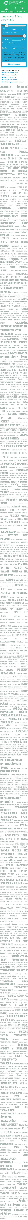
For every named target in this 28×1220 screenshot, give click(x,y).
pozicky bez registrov (6, 648)
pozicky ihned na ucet (17, 658)
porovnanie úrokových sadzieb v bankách (18, 492)
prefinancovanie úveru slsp (20, 777)
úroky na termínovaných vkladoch (14, 1060)
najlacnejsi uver (5, 295)
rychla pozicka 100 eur (9, 831)
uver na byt (8, 1083)
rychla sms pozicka (15, 863)
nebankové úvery (15, 402)
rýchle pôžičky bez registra (14, 900)
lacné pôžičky (10, 265)
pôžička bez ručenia (11, 715)
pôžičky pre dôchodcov (5, 751)
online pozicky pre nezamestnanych (8, 432)
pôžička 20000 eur (15, 706)
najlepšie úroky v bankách (9, 337)
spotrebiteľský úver (21, 922)
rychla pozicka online (7, 844)
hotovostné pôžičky (20, 99)
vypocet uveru (13, 1196)
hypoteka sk (11, 204)
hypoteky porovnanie (6, 118)
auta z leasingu (17, 91)
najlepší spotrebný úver (14, 310)
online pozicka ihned (12, 428)
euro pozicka (9, 166)
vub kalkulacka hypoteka (14, 1159)
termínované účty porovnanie (14, 958)
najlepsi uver (16, 299)
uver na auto (23, 1081)
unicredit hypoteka (15, 1013)
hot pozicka (19, 171)
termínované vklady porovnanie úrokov (17, 964)
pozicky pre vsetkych (14, 691)
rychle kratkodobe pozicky (14, 867)
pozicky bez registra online (18, 645)
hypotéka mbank (6, 106)
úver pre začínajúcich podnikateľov (14, 1110)
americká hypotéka (15, 122)
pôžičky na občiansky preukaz (8, 749)
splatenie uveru (9, 919)
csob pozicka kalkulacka (14, 153)
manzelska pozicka (21, 271)
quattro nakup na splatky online (12, 794)
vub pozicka (18, 1163)
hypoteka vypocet (15, 111)
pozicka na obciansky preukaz (15, 583)
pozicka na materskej (20, 576)
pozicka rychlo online (20, 628)
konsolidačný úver (12, 256)
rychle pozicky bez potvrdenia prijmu (14, 882)
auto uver (2, 131)
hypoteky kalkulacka (13, 115)
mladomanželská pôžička (11, 290)
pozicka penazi (10, 605)
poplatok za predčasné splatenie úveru (14, 464)
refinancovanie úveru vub (12, 823)
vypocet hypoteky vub (13, 1191)
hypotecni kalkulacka (9, 104)
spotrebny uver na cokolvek (20, 934)
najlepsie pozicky (10, 306)
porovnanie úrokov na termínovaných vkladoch (14, 479)
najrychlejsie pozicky (13, 342)
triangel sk (5, 1005)
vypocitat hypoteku (22, 1196)
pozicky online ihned (6, 677)
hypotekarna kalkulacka (13, 208)
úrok (13, 1020)
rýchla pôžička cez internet (13, 857)
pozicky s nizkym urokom (12, 698)
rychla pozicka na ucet (21, 842)
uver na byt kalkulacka (14, 1085)
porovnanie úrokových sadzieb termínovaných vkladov (14, 489)
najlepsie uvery (24, 307)
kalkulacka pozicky (5, 248)
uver (11, 1075)
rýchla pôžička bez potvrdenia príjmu (14, 853)
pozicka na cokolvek (14, 574)
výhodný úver (3, 1191)
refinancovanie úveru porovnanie (14, 818)
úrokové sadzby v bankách (14, 1047)
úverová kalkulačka (8, 1119)
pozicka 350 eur (7, 526)
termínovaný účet (21, 974)
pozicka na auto (10, 564)
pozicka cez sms (14, 548)
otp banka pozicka (10, 441)
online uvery (3, 442)
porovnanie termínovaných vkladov (13, 475)
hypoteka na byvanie (8, 190)
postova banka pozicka (12, 497)
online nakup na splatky (19, 422)
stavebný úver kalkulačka (20, 945)
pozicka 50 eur (20, 525)
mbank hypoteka (6, 274)
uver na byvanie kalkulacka (6, 1090)
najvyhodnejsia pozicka (7, 350)
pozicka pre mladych (14, 614)
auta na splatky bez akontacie (14, 126)
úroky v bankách (15, 1073)
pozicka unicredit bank (12, 633)
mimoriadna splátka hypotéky (14, 275)
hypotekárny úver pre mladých (14, 228)
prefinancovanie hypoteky (19, 768)
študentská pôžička (11, 953)
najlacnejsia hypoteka (20, 295)
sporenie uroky (6, 921)
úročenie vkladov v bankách (14, 1018)
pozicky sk (24, 698)
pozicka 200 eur (12, 519)
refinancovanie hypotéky (10, 800)
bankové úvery (14, 130)
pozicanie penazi (21, 513)
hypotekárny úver (13, 216)
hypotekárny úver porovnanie (14, 225)
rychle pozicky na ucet (11, 892)
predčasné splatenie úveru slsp (19, 756)
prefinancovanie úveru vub (7, 779)
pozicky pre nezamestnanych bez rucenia (11, 689)
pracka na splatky (14, 752)
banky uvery (9, 133)
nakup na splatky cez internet (14, 384)
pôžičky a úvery (17, 745)
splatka (23, 919)
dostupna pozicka (17, 162)
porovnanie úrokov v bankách (13, 482)
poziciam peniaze (4, 516)
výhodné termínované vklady (17, 1181)
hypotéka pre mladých (14, 194)
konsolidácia (3, 119)
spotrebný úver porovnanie (13, 935)
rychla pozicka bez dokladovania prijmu (10, 833)
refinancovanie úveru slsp (14, 821)
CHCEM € (15, 64)
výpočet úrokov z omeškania (18, 1208)
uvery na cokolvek (20, 1138)
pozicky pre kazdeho (20, 687)
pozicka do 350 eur (5, 554)
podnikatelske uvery (19, 450)
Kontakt (22, 12)
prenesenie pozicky (21, 787)
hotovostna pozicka (13, 174)
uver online (10, 1102)
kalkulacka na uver (19, 246)
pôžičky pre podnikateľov (19, 750)
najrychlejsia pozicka (17, 339)
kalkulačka (3, 1219)
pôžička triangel (5, 745)
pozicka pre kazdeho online (18, 607)
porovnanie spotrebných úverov (18, 473)
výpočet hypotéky (4, 1198)
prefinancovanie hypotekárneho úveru (11, 764)
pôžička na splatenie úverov (14, 727)
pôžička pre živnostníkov (18, 740)
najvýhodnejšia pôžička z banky (13, 375)
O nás (15, 12)
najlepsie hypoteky (22, 303)
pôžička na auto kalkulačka (14, 721)
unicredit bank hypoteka (6, 1008)
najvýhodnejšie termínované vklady (10, 377)
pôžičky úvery (3, 752)
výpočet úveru (12, 1217)
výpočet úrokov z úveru (18, 1215)
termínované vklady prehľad (7, 966)
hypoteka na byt (22, 187)
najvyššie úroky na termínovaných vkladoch (14, 381)
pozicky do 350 (23, 654)
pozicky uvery (13, 701)
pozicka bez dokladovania (14, 530)
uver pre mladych (21, 1103)
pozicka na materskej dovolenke (10, 578)
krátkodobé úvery (11, 262)
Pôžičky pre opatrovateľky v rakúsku (13, 82)
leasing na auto (19, 265)
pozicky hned (7, 658)
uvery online (7, 1141)
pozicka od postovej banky (14, 595)
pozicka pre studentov (7, 623)
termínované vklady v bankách (14, 972)
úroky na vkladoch (20, 1066)
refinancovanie (23, 796)
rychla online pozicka (12, 826)
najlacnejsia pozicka (7, 297)
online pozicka (10, 425)
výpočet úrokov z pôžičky (14, 1212)
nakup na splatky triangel (14, 388)
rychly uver (9, 907)
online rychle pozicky (14, 437)
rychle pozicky (21, 874)
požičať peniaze (12, 704)
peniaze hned (9, 443)
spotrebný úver (13, 927)
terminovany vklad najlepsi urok (14, 983)
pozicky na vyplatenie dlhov (12, 667)
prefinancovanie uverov (19, 775)
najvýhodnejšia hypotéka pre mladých (14, 368)
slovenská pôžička (18, 909)
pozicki (9, 636)
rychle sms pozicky (13, 905)
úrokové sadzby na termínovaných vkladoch (14, 1028)
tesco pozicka (5, 993)
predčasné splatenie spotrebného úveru (14, 753)
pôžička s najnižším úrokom (13, 742)
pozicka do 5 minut (15, 554)
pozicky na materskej (13, 662)
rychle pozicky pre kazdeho (15, 895)
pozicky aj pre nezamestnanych (14, 640)
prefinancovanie (5, 758)
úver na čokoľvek (21, 1090)
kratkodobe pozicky (18, 259)
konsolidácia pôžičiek (8, 254)
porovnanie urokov (5, 478)
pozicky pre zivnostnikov (16, 696)
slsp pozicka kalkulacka (15, 911)
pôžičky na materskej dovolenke (19, 747)
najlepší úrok (18, 314)
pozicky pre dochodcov (15, 682)
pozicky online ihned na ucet (14, 678)
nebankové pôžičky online (14, 400)
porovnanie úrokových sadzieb (13, 484)
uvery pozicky (18, 1144)
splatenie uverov (18, 916)
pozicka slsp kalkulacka (10, 630)
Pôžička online (7, 12)
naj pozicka (23, 293)
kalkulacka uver (7, 251)
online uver (24, 439)
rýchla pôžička (19, 847)
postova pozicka (12, 504)
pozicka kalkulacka (12, 561)
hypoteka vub (7, 109)
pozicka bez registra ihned (19, 540)
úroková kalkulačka (21, 1020)
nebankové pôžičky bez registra (16, 396)
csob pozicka (24, 149)
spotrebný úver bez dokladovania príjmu (14, 929)
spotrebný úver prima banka (13, 938)
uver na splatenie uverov (14, 1098)
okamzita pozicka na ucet (14, 416)
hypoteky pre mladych (15, 236)
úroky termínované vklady (11, 1071)
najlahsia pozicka (8, 299)
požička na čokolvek (21, 704)
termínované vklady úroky (19, 968)
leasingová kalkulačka (23, 119)
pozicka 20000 (13, 522)
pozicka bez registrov (9, 542)
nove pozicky (11, 408)
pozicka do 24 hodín (21, 552)
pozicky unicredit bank (5, 701)
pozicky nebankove (14, 672)
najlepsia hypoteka (20, 301)
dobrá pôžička (15, 158)
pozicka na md (14, 581)
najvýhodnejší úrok (20, 362)
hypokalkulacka (6, 102)
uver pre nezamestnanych (8, 1104)
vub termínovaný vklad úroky (14, 1175)
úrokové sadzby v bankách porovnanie (13, 1051)
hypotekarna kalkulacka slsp (10, 212)
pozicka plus (19, 605)
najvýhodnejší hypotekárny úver (14, 355)
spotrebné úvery (8, 924)
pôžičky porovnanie (22, 749)
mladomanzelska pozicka (13, 286)
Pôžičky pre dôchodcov (9, 77)
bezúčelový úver (6, 141)
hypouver (4, 238)
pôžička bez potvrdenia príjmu (14, 710)
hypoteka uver (21, 206)
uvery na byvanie (14, 1136)
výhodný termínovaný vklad (14, 1186)
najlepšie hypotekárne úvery (10, 317)
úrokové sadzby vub (7, 1053)
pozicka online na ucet (14, 602)
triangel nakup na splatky (14, 998)
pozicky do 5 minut (12, 656)
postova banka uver (14, 502)
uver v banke (22, 1114)
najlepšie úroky (21, 335)
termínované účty (4, 956)
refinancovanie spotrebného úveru (14, 809)
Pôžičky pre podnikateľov (10, 75)
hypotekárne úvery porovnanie (16, 214)
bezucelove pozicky (7, 135)
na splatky (15, 293)
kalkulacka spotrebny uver (20, 248)
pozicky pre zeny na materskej (14, 693)
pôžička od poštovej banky (14, 729)
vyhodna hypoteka (16, 1179)
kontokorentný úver (13, 119)
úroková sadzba (5, 1023)
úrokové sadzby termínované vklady (14, 1036)
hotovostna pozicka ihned (13, 178)
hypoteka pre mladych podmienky (14, 202)
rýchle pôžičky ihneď (14, 902)
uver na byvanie (23, 1088)
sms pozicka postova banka (13, 914)
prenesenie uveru (6, 789)
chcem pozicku (9, 242)
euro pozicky (17, 166)
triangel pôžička (11, 1002)
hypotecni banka (21, 102)
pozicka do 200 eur (7, 551)
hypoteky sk (24, 236)
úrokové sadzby (17, 1023)
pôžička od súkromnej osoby (14, 730)
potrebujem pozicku (6, 513)
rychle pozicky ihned (18, 889)
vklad (15, 1150)
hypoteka (25, 105)
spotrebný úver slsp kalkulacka (14, 943)
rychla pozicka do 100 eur (9, 839)
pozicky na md (14, 664)
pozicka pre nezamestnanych (14, 618)
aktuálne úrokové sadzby (14, 89)
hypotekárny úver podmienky (13, 221)
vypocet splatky (10, 1193)
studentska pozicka (7, 947)
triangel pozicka (14, 1000)
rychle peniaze (7, 874)
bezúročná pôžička (23, 145)
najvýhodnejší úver (7, 364)
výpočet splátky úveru (14, 1203)
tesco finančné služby (20, 991)
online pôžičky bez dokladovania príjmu (9, 435)
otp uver (2, 443)
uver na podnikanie (11, 1093)
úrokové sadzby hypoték (17, 1025)
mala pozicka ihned (14, 269)
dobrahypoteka (19, 97)
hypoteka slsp (22, 204)
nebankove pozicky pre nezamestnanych (9, 395)
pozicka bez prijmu (14, 537)
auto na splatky (23, 127)
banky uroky (12, 94)
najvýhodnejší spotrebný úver (8, 360)
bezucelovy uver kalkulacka (13, 137)
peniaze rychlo (23, 443)
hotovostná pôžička (8, 180)
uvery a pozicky (9, 1125)
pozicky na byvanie (13, 660)
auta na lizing (13, 124)
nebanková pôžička (15, 390)
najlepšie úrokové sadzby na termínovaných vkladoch (14, 328)
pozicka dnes (9, 550)
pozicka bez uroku (18, 546)
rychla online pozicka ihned (14, 827)
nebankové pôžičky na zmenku (8, 398)
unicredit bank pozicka (7, 1010)
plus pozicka (7, 446)
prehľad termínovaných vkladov (16, 781)
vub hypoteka (12, 1152)
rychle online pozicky (13, 871)
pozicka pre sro (22, 620)
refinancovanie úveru (13, 813)
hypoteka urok (6, 206)
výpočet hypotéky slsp (15, 1198)
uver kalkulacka (13, 1081)
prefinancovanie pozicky (9, 773)
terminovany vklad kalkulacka (13, 979)
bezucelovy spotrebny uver (14, 96)
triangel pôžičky (23, 1002)
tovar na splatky (18, 993)
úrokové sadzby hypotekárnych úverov (11, 1027)
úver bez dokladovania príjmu (14, 1077)
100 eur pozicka (4, 122)
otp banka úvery (21, 441)
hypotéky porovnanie (20, 117)
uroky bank (19, 1053)
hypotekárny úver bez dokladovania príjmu (13, 219)
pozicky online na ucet (11, 680)
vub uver (21, 1177)
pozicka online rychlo (15, 603)
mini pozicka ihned (14, 279)
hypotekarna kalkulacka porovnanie (13, 210)
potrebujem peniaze (17, 510)
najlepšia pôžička (21, 315)
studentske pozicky (21, 948)
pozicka (14, 516)
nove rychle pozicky (14, 412)
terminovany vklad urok (14, 989)
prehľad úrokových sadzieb (9, 782)
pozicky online (22, 674)
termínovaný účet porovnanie (13, 977)
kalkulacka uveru (21, 251)
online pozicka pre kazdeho (15, 430)
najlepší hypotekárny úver (9, 309)
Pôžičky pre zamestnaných (10, 72)
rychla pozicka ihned (14, 840)
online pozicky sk (22, 432)
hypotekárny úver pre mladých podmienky (16, 113)
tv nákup (20, 1005)
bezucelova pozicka (21, 133)
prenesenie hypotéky (13, 785)
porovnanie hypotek (15, 468)
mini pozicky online (17, 283)
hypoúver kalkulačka (20, 239)
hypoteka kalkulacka (11, 187)
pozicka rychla (17, 626)
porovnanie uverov (7, 495)
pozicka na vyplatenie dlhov (17, 590)
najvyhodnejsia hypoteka (13, 347)
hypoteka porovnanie (21, 107)
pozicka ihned (10, 559)
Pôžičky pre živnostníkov (10, 79)
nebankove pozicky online (17, 392)
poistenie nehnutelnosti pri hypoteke (14, 455)
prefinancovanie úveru (6, 777)
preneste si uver (9, 791)
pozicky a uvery (19, 635)
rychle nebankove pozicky (18, 868)
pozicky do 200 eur (9, 654)
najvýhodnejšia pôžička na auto (13, 373)
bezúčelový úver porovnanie (14, 143)
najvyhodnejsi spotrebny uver (13, 345)
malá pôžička (11, 271)
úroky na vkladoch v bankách (13, 1069)
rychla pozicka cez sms (16, 835)
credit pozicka (9, 148)
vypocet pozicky (23, 1191)
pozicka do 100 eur (20, 550)
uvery (25, 1121)
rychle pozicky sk (17, 896)
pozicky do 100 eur (18, 650)
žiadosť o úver (22, 1217)
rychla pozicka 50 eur (21, 831)
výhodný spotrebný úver (7, 1185)
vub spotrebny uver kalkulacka (14, 1166)
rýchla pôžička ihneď (11, 860)
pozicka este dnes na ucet (14, 558)
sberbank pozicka (21, 907)
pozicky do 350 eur (4, 656)
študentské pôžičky (21, 953)
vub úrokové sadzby (12, 1177)
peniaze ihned (16, 443)
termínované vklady (7, 963)
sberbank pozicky (6, 909)
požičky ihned (4, 706)
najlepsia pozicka (6, 303)
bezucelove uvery (21, 135)
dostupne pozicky (5, 165)
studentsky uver (9, 951)
